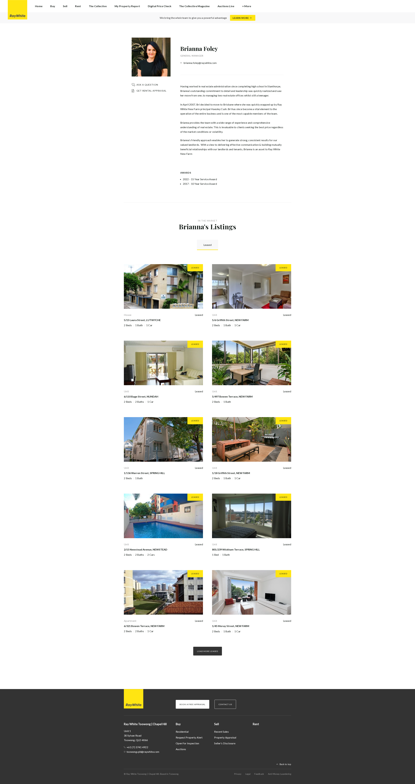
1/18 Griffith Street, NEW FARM (231, 472)
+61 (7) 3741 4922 (137, 747)
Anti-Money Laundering (279, 774)
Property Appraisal (225, 737)
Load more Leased (207, 651)
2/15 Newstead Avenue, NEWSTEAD (145, 549)
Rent (78, 6)
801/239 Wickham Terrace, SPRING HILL (236, 549)
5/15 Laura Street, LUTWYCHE (142, 320)
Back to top (285, 764)
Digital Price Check (159, 6)
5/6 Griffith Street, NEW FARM (230, 320)
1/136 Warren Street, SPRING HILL (144, 472)
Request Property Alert (189, 737)
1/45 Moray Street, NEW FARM (230, 625)
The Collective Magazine (194, 6)
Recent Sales (221, 731)
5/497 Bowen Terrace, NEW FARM (232, 396)
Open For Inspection (187, 743)
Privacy (238, 774)
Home (38, 6)
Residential (182, 731)
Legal (248, 774)
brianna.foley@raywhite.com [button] (200, 62)
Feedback (259, 774)
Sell (216, 724)
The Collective (98, 6)
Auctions (181, 749)
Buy (178, 724)
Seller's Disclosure (224, 743)
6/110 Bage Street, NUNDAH (141, 396)
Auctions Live (226, 6)
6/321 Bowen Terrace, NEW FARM (144, 625)
